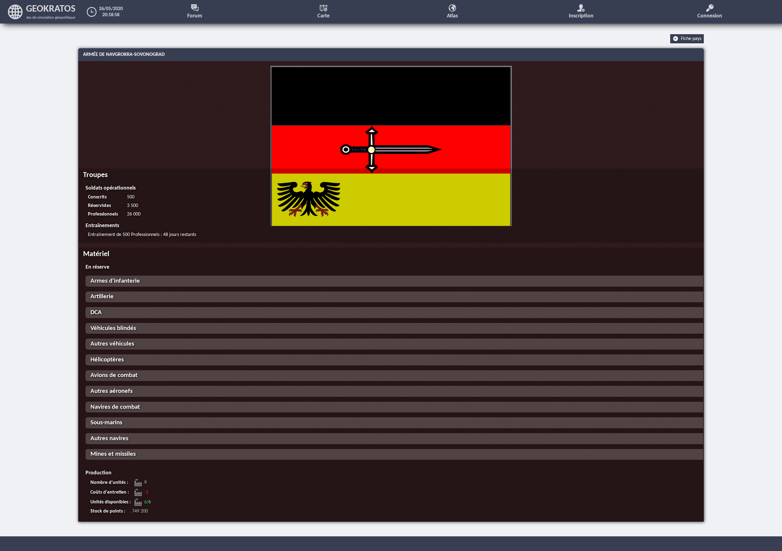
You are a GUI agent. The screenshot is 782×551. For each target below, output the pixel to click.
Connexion (709, 16)
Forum (194, 16)
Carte (323, 16)
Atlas (452, 16)
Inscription (581, 16)
